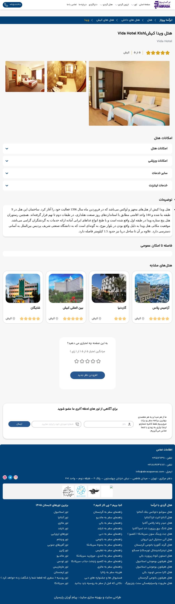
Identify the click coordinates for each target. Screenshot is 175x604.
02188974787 (156, 465)
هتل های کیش (105, 20)
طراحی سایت (112, 597)
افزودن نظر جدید (87, 375)
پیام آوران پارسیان (65, 597)
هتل (149, 20)
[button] (19, 424)
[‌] (94, 491)
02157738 (158, 458)
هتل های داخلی (130, 20)
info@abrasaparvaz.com (150, 472)
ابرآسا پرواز (166, 20)
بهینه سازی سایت (90, 597)
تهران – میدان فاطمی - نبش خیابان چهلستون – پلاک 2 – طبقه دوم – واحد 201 (111, 479)
